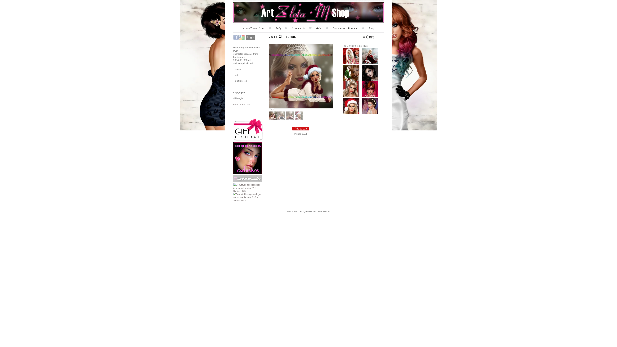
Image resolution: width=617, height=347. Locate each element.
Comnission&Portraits (345, 28)
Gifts (318, 28)
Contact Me (298, 28)
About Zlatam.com (253, 28)
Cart (370, 37)
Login (250, 37)
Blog (371, 28)
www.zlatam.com (241, 104)
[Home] (308, 11)
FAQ (278, 28)
